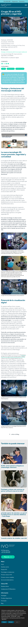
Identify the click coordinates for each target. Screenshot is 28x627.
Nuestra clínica (5, 586)
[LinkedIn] (6, 64)
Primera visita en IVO (6, 574)
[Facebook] (2, 64)
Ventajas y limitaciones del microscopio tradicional (14, 52)
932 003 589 (7, 1)
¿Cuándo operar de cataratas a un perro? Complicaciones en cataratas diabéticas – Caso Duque (14, 514)
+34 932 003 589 (5, 552)
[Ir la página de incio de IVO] (6, 5)
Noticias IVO (10, 68)
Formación (3, 600)
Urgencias (15, 1)
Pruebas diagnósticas (6, 598)
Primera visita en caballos (7, 577)
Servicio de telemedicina (7, 580)
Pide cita (6, 557)
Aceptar (4, 622)
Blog (2, 603)
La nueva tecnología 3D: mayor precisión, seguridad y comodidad (11, 54)
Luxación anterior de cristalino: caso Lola (14, 538)
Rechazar (11, 622)
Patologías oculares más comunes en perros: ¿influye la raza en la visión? (12, 490)
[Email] (8, 64)
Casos (3, 68)
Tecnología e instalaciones (7, 572)
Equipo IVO (4, 569)
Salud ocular (20, 68)
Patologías (3, 595)
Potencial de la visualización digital (10, 57)
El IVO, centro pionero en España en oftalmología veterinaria (12, 466)
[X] (4, 64)
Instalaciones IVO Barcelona (8, 589)
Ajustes (17, 622)
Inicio (2, 564)
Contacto (22, 1)
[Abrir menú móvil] (26, 5)
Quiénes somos (5, 567)
